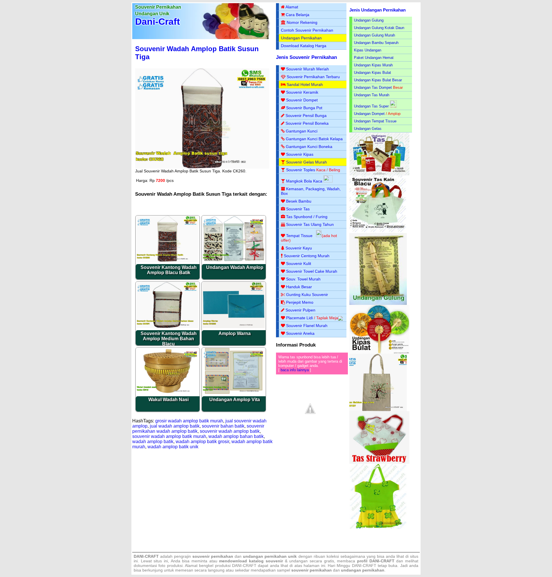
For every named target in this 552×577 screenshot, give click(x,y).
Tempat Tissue (299, 235)
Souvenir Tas (298, 209)
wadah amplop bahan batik (236, 436)
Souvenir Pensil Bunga (306, 115)
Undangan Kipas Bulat (372, 72)
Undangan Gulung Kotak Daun (379, 28)
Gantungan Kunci (301, 131)
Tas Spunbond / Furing (306, 216)
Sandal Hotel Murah (305, 84)
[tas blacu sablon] (378, 410)
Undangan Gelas (368, 128)
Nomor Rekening (302, 22)
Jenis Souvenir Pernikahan (306, 57)
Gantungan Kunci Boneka (309, 146)
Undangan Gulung (369, 20)
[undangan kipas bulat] (379, 352)
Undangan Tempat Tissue (375, 121)
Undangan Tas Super (371, 106)
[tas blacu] (378, 232)
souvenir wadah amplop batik (230, 431)
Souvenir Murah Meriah (307, 69)
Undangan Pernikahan (301, 38)
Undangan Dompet (369, 113)
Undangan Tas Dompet (373, 87)
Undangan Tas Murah (371, 95)
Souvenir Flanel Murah (306, 325)
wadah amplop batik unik (172, 446)
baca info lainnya (295, 370)
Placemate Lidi (299, 318)
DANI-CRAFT (364, 565)
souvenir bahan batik (223, 426)
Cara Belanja (297, 14)
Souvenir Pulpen (300, 310)
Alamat (291, 7)
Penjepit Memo (299, 302)
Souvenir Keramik (302, 92)
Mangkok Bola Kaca (304, 181)
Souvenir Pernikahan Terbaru (313, 76)
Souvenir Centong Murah (306, 255)
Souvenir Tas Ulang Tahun (310, 224)
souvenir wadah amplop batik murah (169, 436)
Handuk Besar (299, 286)
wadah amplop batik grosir (202, 441)
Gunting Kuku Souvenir (307, 294)
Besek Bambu (298, 201)
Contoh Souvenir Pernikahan (307, 30)
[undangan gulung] (378, 303)
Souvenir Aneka (300, 333)
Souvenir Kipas (299, 154)
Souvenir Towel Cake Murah (311, 271)
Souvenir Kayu (298, 248)
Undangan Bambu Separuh (376, 43)
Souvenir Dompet (302, 100)
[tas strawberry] (379, 462)
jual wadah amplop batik (175, 426)
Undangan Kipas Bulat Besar (378, 80)
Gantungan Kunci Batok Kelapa (314, 138)
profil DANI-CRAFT (375, 561)
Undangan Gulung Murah (374, 35)
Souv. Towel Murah (303, 279)
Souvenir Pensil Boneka (307, 123)
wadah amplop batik (152, 441)
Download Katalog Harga (303, 45)
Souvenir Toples (300, 170)
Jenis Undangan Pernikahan (377, 9)
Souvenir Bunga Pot (304, 107)
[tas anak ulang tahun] (378, 527)
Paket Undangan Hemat (374, 57)
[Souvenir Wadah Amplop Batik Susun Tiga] (202, 167)
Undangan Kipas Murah (373, 65)
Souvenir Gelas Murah (306, 162)
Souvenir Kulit (298, 263)
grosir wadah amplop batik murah (189, 420)
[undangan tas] (379, 174)
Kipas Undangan (367, 50)
